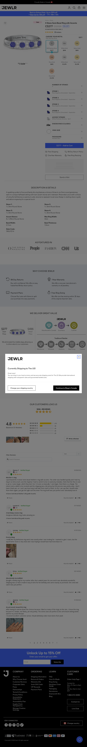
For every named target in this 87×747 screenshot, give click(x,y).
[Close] (79, 357)
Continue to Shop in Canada (66, 388)
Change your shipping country (21, 388)
